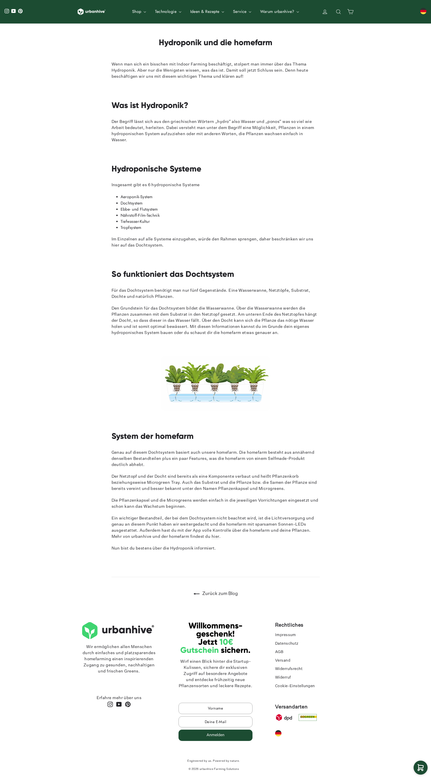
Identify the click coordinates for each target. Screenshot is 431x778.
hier (215, 537)
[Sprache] (423, 11)
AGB (279, 652)
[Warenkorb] (421, 768)
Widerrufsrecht (288, 669)
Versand (282, 661)
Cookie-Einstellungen (295, 686)
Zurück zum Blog (219, 593)
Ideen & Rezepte (205, 11)
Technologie (166, 11)
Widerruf (283, 677)
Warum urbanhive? (277, 11)
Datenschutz (287, 644)
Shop (137, 11)
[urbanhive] (92, 11)
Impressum (285, 635)
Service (240, 11)
